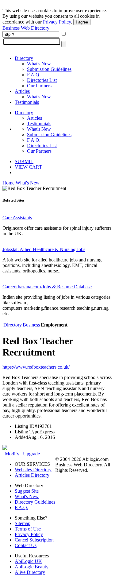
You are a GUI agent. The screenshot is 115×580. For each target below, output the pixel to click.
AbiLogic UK (28, 561)
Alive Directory (30, 572)
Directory (24, 58)
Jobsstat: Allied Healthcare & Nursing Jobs (43, 249)
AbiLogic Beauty (31, 566)
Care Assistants (17, 217)
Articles (22, 91)
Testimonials (27, 102)
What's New (39, 63)
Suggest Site (27, 491)
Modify (10, 453)
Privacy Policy (57, 21)
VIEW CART (28, 167)
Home (8, 182)
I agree (82, 22)
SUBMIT (24, 161)
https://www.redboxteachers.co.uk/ (36, 367)
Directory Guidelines (35, 502)
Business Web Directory (25, 28)
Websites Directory (33, 469)
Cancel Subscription (34, 539)
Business (31, 324)
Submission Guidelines (49, 69)
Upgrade (30, 453)
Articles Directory (32, 475)
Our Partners (39, 85)
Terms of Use (28, 528)
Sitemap (22, 523)
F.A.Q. (33, 74)
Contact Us (25, 545)
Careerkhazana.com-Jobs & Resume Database (47, 286)
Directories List (42, 80)
